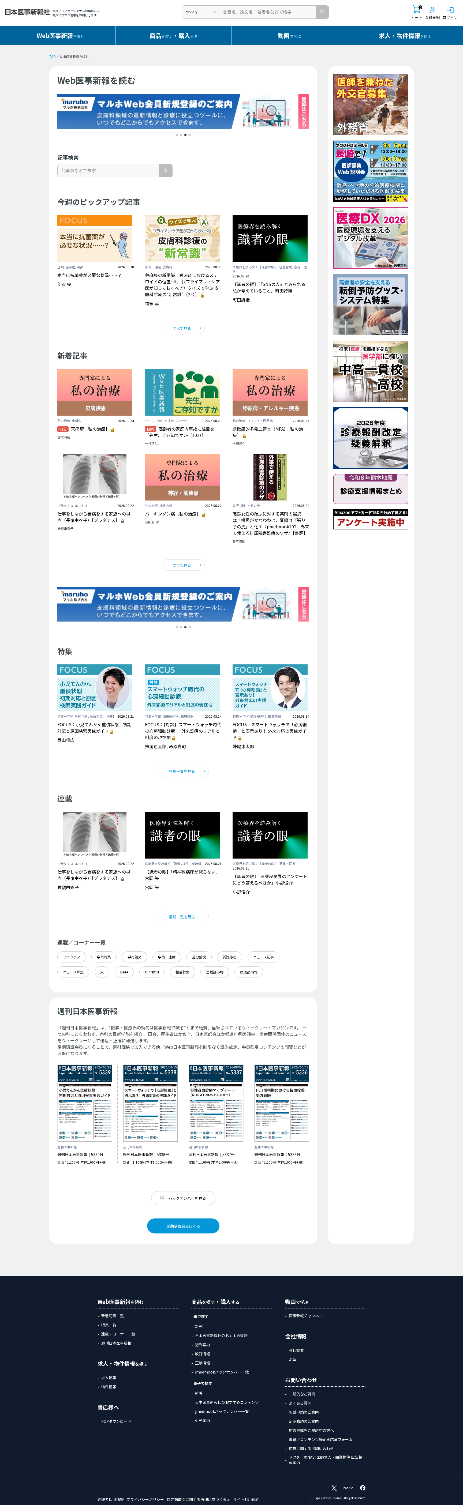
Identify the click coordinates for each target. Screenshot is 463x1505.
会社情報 (296, 1336)
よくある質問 (300, 1403)
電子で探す (202, 1383)
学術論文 (134, 957)
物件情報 (108, 1386)
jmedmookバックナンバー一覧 (222, 1372)
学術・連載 (167, 957)
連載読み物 (214, 972)
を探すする (174, 35)
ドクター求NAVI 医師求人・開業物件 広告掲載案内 (325, 1459)
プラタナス (71, 957)
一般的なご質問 (302, 1394)
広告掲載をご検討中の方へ (311, 1430)
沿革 (292, 1359)
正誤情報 (202, 1362)
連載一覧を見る (182, 916)
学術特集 (104, 957)
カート (416, 12)
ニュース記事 (263, 957)
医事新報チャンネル (306, 1315)
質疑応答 (230, 957)
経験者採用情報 (111, 1499)
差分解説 (199, 957)
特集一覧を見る (182, 771)
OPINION (152, 972)
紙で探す (200, 1316)
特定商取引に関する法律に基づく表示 (198, 1499)
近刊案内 (202, 1344)
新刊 (199, 1326)
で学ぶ (289, 35)
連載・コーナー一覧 (118, 1334)
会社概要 (296, 1350)
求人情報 (108, 1377)
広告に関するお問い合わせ (311, 1448)
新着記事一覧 (112, 1315)
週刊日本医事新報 (116, 1343)
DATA (124, 972)
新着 (199, 1393)
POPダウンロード (116, 1421)
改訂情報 (202, 1353)
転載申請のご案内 (304, 1412)
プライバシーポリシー (145, 1499)
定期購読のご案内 (304, 1421)
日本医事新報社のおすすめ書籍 (221, 1335)
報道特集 (182, 972)
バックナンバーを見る (187, 1198)
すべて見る (182, 328)
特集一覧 (108, 1324)
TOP (52, 56)
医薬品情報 (248, 972)
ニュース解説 (73, 972)
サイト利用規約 (246, 1499)
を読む (60, 35)
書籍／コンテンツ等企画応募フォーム (321, 1439)
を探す (405, 35)
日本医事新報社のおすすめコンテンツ (227, 1402)
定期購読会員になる (183, 1226)
